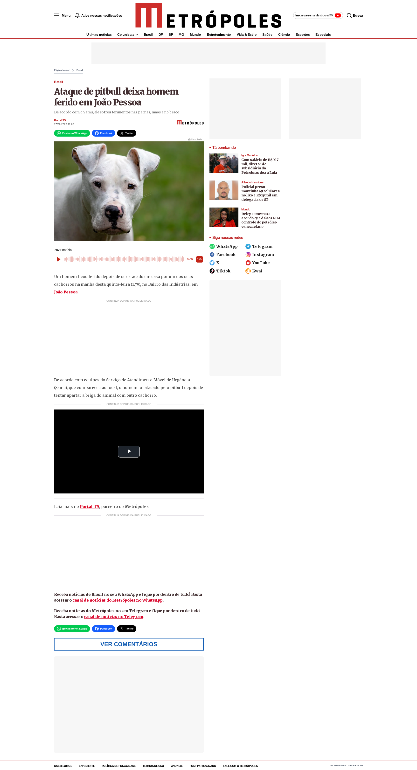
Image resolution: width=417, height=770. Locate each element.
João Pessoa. (66, 292)
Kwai (257, 271)
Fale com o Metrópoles (240, 765)
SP (171, 34)
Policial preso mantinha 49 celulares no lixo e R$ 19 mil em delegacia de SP (260, 193)
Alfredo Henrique (252, 182)
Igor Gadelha (249, 155)
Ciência (284, 34)
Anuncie (177, 765)
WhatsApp (227, 246)
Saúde (267, 34)
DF (161, 34)
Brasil (148, 34)
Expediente (87, 765)
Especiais (323, 34)
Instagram (263, 254)
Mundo (195, 34)
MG (181, 34)
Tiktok (223, 271)
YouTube (261, 262)
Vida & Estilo (247, 34)
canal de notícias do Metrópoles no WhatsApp (117, 600)
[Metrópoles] (208, 15)
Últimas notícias (98, 34)
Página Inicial (62, 70)
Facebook (226, 254)
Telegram (262, 246)
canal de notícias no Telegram (113, 616)
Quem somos (63, 765)
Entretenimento (219, 34)
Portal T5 (60, 120)
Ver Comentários (128, 644)
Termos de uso (153, 765)
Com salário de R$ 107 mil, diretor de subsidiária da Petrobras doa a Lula (260, 166)
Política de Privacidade (119, 765)
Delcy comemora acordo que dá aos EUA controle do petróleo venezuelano (260, 220)
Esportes (303, 34)
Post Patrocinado (203, 765)
